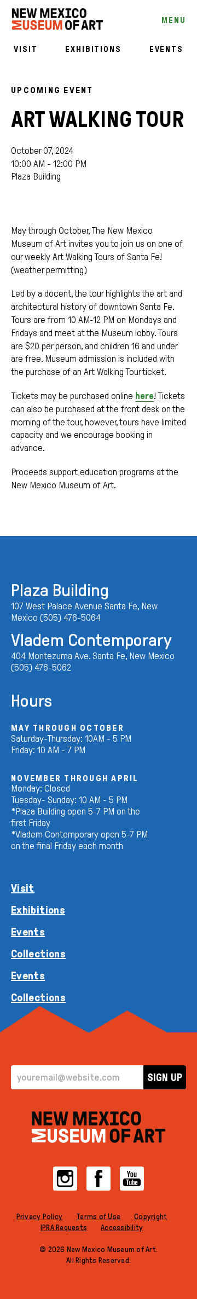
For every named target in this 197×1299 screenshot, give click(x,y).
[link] (57, 19)
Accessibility (122, 1227)
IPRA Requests (63, 1227)
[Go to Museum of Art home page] (98, 1127)
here (144, 396)
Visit (25, 49)
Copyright (150, 1217)
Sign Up (164, 1077)
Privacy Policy (39, 1217)
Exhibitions (93, 49)
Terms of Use (98, 1217)
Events (166, 49)
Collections (38, 954)
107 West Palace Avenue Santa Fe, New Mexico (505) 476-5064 (84, 612)
